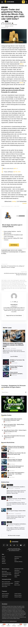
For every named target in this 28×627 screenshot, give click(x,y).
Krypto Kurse (16, 573)
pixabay (14, 201)
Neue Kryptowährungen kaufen (7, 583)
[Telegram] (14, 545)
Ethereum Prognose (18, 595)
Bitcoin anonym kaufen (6, 581)
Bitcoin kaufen (4, 571)
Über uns (3, 556)
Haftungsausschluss (18, 556)
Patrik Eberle (8, 23)
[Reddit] (17, 302)
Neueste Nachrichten (7, 442)
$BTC (15, 168)
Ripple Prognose (5, 596)
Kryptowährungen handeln (6, 574)
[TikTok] (24, 545)
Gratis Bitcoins (17, 581)
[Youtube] (15, 302)
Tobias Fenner (7, 348)
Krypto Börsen (16, 570)
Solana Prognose (5, 595)
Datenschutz (16, 558)
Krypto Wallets (17, 575)
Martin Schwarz (14, 362)
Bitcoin (5, 5)
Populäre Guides (6, 415)
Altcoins (8, 496)
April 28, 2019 (16, 171)
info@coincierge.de (13, 621)
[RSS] (13, 302)
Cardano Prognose (17, 593)
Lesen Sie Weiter (14, 356)
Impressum (4, 563)
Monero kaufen (4, 586)
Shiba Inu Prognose (5, 593)
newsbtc (24, 203)
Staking (15, 576)
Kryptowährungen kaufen (18, 568)
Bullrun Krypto (4, 576)
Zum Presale (14, 245)
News (6, 7)
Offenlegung (3, 27)
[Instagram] (7, 545)
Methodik (3, 561)
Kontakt (3, 558)
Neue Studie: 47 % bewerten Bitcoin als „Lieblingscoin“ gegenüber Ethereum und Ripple (12, 266)
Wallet (10, 508)
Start (2, 5)
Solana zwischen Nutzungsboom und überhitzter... (16, 523)
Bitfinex (22, 64)
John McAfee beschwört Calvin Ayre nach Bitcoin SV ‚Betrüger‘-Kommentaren (15, 274)
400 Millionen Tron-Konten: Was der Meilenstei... (16, 498)
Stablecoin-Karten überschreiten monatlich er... (16, 486)
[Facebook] (4, 545)
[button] (26, 3)
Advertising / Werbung (18, 561)
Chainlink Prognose (17, 596)
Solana (11, 522)
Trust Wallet (16, 583)
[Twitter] (11, 302)
